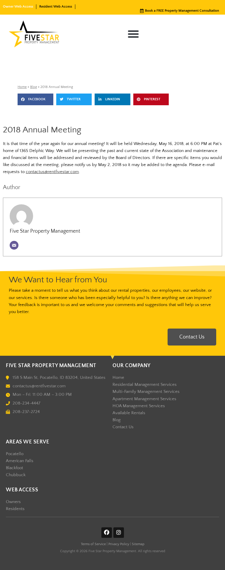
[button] (133, 34)
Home (22, 87)
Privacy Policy (118, 544)
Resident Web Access (55, 6)
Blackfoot (14, 468)
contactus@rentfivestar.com (52, 172)
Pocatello (14, 454)
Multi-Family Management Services (146, 391)
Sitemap (138, 544)
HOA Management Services (138, 406)
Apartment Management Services (144, 399)
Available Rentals (128, 413)
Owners (13, 502)
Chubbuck (15, 475)
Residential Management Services (144, 384)
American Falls (19, 461)
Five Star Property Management (45, 231)
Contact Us (123, 427)
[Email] (14, 245)
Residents (15, 509)
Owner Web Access (18, 6)
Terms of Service (93, 544)
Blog (33, 87)
